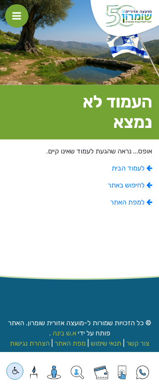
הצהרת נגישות (30, 343)
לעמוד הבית (129, 168)
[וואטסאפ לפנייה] (142, 372)
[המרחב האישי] (54, 372)
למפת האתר (128, 202)
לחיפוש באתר (127, 185)
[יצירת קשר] (77, 372)
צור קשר (137, 343)
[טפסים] (122, 372)
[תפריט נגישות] (14, 371)
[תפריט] (16, 16)
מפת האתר (70, 343)
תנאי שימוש (106, 343)
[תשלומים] (101, 372)
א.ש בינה (63, 333)
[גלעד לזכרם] (33, 372)
